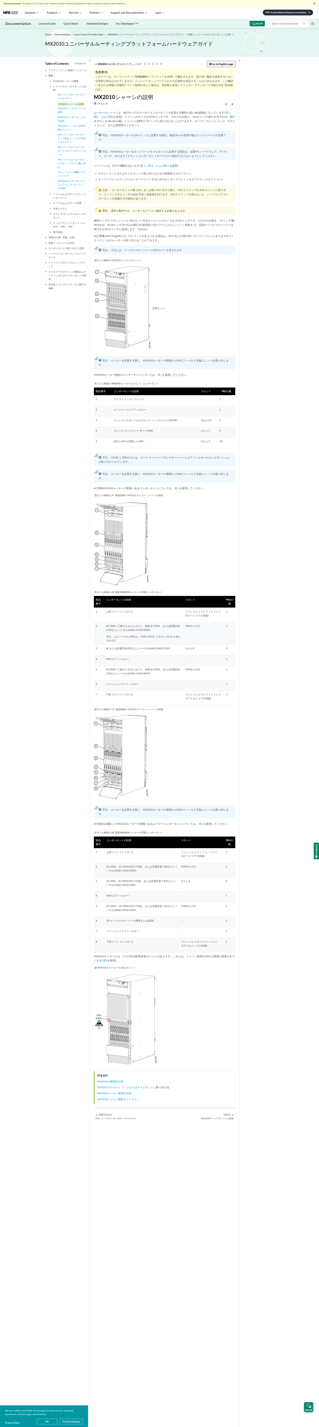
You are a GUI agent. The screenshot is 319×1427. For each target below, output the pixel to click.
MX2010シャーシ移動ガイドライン (118, 1099)
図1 (227, 112)
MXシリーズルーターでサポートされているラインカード (72, 151)
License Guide (47, 23)
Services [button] (73, 12)
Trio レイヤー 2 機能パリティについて (72, 174)
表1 (160, 374)
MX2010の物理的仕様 (110, 1081)
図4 (105, 960)
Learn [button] (158, 12)
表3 (201, 823)
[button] (308, 1407)
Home (48, 34)
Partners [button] (95, 12)
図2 (96, 116)
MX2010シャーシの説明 (71, 104)
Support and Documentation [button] (127, 12)
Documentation (18, 23)
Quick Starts (70, 23)
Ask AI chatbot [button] (37, 3)
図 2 (150, 165)
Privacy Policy (12, 1422)
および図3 (107, 116)
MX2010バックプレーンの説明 (72, 110)
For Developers (127, 23)
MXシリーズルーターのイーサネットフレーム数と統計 (72, 163)
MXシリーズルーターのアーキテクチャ (71, 96)
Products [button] (52, 12)
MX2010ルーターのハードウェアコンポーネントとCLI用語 (72, 184)
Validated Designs (97, 23)
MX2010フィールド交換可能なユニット (72, 127)
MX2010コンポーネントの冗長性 (72, 119)
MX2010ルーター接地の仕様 (114, 1093)
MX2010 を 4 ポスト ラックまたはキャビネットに (126, 1087)
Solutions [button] (30, 12)
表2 (177, 488)
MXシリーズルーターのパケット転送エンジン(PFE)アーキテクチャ (72, 138)
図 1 (142, 165)
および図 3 (162, 165)
